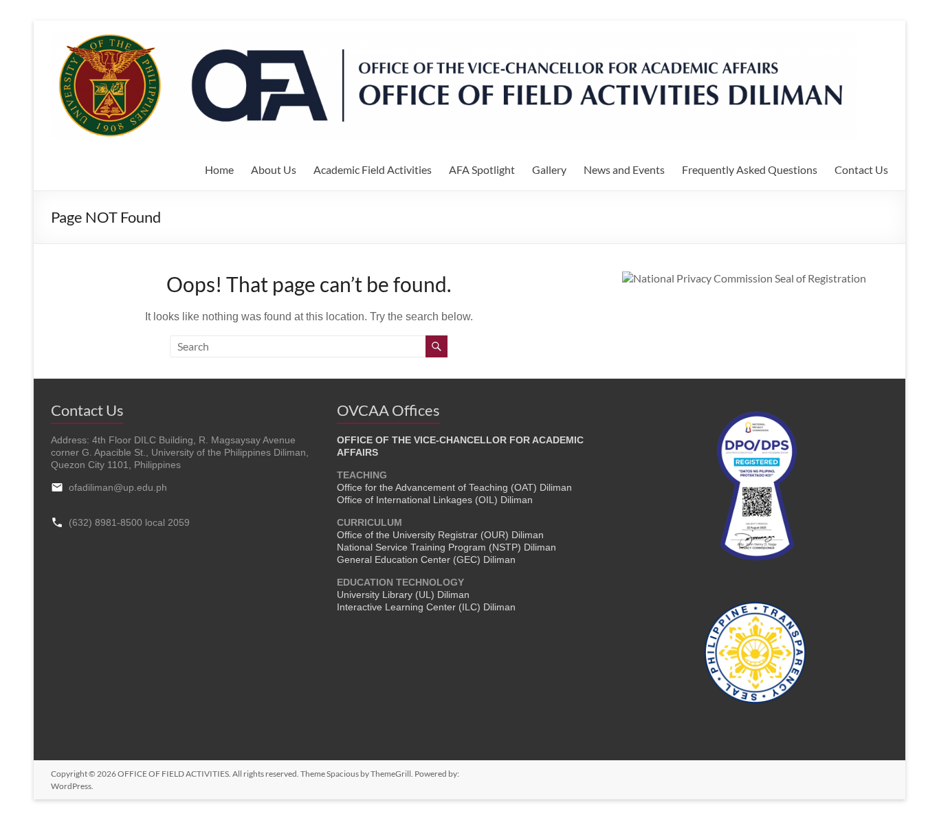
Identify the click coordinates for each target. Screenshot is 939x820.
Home (219, 169)
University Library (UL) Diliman (403, 594)
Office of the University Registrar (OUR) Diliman (440, 534)
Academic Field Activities (372, 169)
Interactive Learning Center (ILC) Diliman (426, 606)
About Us (273, 169)
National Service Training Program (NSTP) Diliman (446, 547)
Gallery (549, 169)
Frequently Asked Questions (749, 169)
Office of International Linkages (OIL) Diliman (435, 499)
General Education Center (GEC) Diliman (426, 559)
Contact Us (861, 169)
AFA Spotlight (482, 169)
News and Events (624, 169)
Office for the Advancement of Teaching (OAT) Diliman (454, 487)
